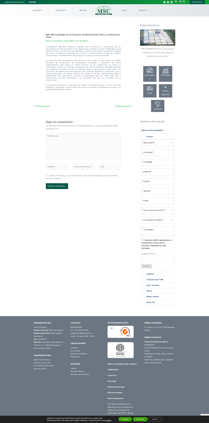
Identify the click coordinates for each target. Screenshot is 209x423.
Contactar (74, 348)
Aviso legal (112, 381)
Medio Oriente (153, 297)
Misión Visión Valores (42, 360)
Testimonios (75, 357)
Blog (125, 10)
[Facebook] (168, 2)
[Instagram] (164, 2)
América (150, 274)
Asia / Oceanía (153, 285)
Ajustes (155, 419)
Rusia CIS (151, 302)
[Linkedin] (172, 2)
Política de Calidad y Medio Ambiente (122, 364)
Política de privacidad (116, 387)
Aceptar (125, 419)
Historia (73, 368)
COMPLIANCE (197, 2)
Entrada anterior (42, 106)
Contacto (143, 10)
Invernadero (69, 41)
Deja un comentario (54, 41)
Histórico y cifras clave (42, 363)
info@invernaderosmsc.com (14, 2)
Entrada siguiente (124, 106)
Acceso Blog (75, 351)
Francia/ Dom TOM (155, 280)
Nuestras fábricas (77, 371)
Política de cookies (115, 393)
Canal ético (112, 375)
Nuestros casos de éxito (80, 374)
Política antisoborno (115, 398)
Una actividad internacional (44, 366)
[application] (42, 10)
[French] (181, 2)
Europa (150, 137)
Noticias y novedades (79, 354)
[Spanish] (185, 2)
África (149, 291)
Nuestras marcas (40, 369)
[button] (157, 136)
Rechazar (140, 419)
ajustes (108, 420)
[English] (177, 2)
